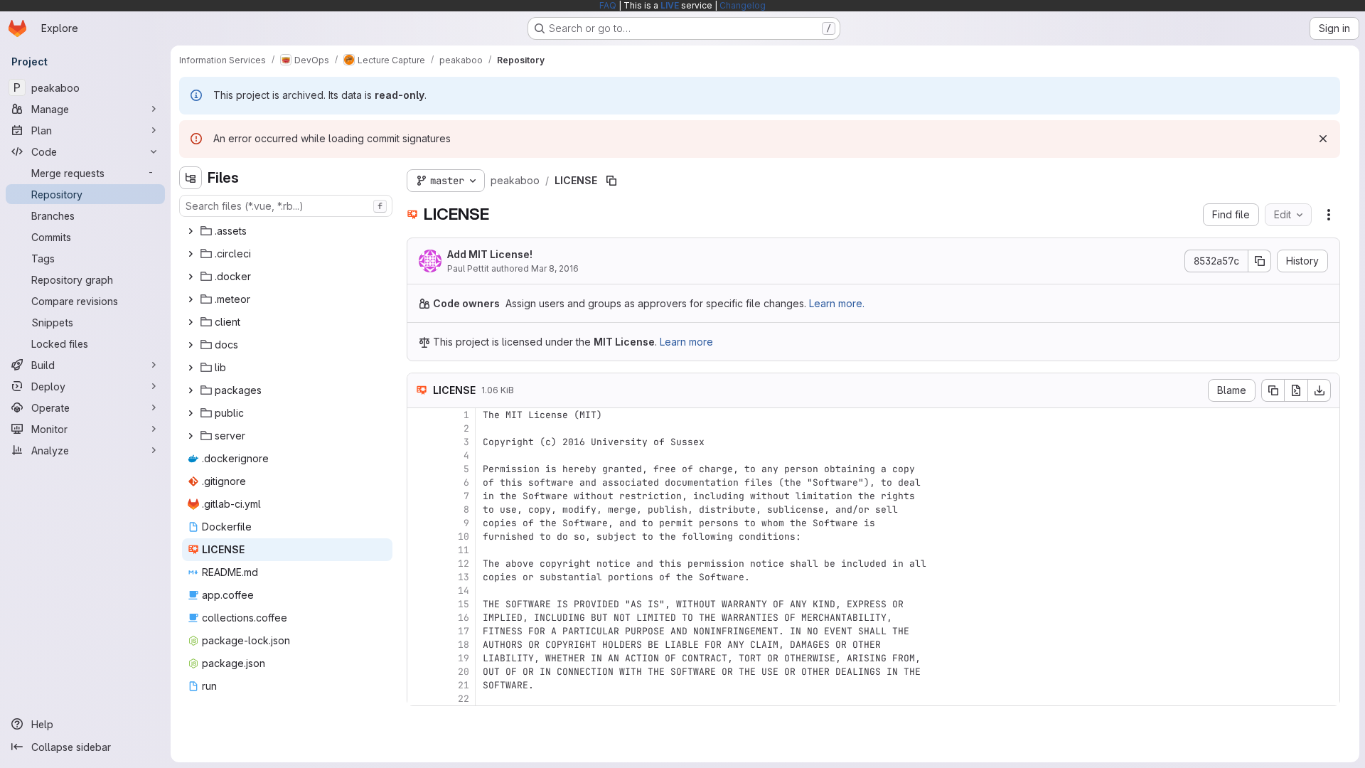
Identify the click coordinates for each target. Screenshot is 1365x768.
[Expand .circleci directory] (190, 253)
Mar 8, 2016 (555, 268)
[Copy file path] (611, 180)
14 (463, 591)
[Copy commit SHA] (1259, 261)
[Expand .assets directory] (190, 231)
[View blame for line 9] (419, 523)
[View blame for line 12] (419, 563)
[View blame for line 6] (419, 482)
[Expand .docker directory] (190, 276)
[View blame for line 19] (419, 658)
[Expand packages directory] (190, 390)
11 (463, 550)
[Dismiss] (1323, 138)
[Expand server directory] (190, 435)
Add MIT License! (489, 254)
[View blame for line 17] (419, 631)
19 (463, 658)
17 (463, 631)
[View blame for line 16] (419, 617)
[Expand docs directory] (190, 344)
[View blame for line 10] (419, 536)
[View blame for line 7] (419, 496)
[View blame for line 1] (419, 415)
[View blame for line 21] (419, 685)
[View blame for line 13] (419, 577)
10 (463, 536)
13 (463, 577)
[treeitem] (287, 231)
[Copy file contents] (1272, 390)
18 (463, 645)
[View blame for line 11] (419, 550)
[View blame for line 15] (419, 604)
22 (463, 699)
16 (463, 618)
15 (463, 604)
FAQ (607, 5)
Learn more (686, 342)
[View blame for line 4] (419, 455)
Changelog (742, 5)
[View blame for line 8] (419, 509)
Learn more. (836, 303)
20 (463, 672)
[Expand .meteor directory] (190, 299)
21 (463, 685)
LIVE (669, 5)
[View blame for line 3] (419, 442)
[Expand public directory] (190, 413)
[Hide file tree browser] (190, 177)
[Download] (1319, 390)
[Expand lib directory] (190, 367)
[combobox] (285, 206)
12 (463, 564)
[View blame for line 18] (419, 644)
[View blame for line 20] (419, 671)
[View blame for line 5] (419, 469)
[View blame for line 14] (419, 590)
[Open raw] (1296, 390)
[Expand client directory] (190, 322)
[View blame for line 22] (419, 698)
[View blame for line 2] (419, 428)
